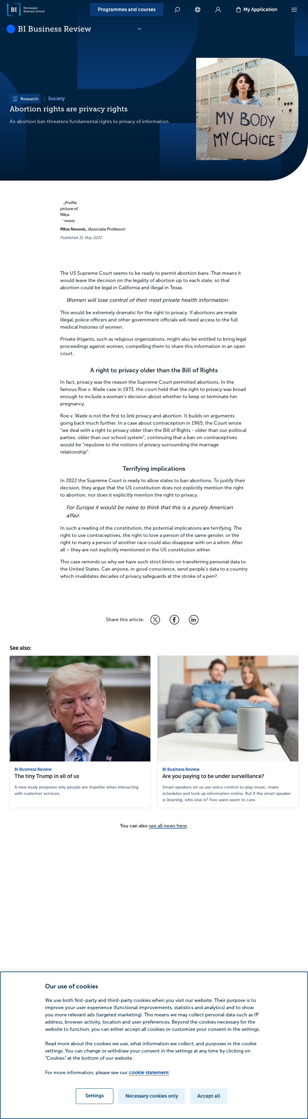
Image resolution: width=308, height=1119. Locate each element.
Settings (94, 1095)
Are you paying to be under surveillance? (213, 776)
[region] (154, 1045)
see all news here (168, 825)
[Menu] (294, 9)
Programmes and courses (127, 9)
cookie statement (149, 1072)
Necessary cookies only (151, 1096)
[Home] (26, 9)
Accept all (208, 1096)
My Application (260, 9)
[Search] (177, 9)
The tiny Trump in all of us (46, 776)
